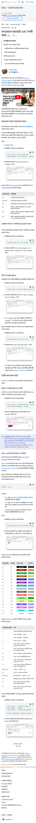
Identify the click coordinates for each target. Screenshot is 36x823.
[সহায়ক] (12, 28)
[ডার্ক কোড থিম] (30, 152)
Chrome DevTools (15, 7)
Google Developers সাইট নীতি (12, 759)
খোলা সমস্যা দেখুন (5, 776)
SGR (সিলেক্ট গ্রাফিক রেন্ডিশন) (24, 497)
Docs (3, 7)
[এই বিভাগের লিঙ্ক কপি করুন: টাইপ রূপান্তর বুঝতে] (18, 276)
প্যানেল (24, 24)
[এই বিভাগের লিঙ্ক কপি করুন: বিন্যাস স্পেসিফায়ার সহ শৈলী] (24, 388)
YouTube (3, 802)
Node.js (3, 463)
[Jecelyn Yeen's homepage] (17, 72)
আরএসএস (4, 807)
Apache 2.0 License (11, 757)
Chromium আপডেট (6, 783)
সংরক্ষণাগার (4, 789)
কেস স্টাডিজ (4, 786)
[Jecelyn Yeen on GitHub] (12, 72)
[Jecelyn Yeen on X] (10, 72)
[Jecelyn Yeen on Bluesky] (15, 72)
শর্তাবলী (3, 815)
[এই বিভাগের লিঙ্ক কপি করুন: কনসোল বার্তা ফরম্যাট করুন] (28, 122)
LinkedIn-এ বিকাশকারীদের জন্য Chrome (11, 805)
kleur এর (14, 468)
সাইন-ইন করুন (30, 2)
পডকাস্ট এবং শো (5, 792)
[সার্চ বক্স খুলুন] (19, 2)
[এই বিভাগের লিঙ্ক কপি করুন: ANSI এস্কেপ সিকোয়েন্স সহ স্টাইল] (28, 453)
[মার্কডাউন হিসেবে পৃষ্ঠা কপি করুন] (13, 35)
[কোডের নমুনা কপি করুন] (33, 152)
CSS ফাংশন (19, 439)
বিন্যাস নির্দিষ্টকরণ (28, 127)
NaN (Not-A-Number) (19, 370)
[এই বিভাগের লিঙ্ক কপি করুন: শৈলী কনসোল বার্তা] (20, 376)
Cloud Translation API (12, 15)
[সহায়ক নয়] (15, 28)
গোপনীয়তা (9, 815)
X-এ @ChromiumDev (7, 799)
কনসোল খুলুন (9, 145)
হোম (2, 24)
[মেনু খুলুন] (3, 2)
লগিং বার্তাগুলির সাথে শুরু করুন (10, 85)
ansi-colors (7, 468)
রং (2, 468)
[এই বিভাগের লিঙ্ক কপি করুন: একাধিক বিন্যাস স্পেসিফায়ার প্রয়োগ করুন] (3, 226)
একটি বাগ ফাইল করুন (7, 773)
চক (32, 466)
